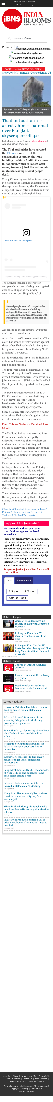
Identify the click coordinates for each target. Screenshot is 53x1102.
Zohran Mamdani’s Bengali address (30, 666)
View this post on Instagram (18, 240)
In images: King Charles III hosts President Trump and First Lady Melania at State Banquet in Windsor (33, 650)
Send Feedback (41, 1079)
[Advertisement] (26, 953)
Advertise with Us (28, 1076)
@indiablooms (39, 141)
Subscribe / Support (37, 1081)
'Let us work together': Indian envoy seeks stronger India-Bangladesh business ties (24, 760)
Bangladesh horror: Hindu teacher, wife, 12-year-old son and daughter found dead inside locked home (26, 773)
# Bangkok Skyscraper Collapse (29, 509)
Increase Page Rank (26, 1091)
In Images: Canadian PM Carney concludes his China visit (30, 636)
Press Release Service (17, 1081)
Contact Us (27, 1079)
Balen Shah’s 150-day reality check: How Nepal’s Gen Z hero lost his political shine (26, 733)
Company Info (36, 1089)
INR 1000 (30, 591)
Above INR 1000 (17, 598)
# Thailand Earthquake (23, 515)
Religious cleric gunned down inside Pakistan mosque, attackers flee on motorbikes (24, 746)
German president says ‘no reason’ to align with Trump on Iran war (32, 624)
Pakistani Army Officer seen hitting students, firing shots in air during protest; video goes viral (23, 720)
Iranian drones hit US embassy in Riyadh (32, 677)
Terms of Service (13, 1079)
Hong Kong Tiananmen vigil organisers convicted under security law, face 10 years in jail (25, 796)
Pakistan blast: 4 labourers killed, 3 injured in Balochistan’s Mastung (23, 785)
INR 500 (13, 591)
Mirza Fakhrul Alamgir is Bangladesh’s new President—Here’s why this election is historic (26, 809)
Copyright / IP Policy (19, 1089)
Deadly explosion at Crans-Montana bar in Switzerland (31, 687)
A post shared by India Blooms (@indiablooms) (26, 276)
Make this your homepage (25, 5)
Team (15, 1076)
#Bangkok (7, 509)
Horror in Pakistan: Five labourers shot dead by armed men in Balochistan (26, 709)
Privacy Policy (44, 1076)
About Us (6, 1076)
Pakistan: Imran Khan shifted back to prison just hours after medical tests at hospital (25, 822)
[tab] (9, 580)
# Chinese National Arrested (25, 512)
